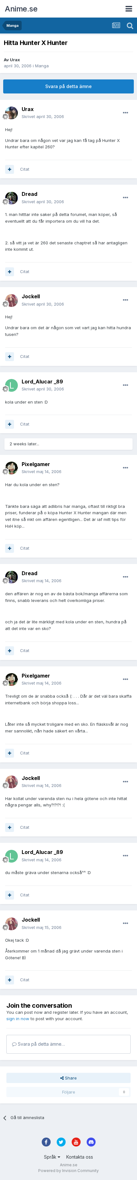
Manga (42, 65)
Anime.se (21, 8)
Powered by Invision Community (68, 1170)
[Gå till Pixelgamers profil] (11, 468)
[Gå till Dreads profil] (11, 198)
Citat (24, 169)
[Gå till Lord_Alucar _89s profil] (11, 385)
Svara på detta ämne (68, 86)
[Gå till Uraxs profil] (11, 113)
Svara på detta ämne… (41, 1044)
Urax (15, 59)
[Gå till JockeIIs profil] (11, 300)
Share (70, 1077)
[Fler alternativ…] (125, 113)
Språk (51, 1157)
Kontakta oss (79, 1157)
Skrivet (43, 116)
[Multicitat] (9, 169)
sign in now (17, 1018)
